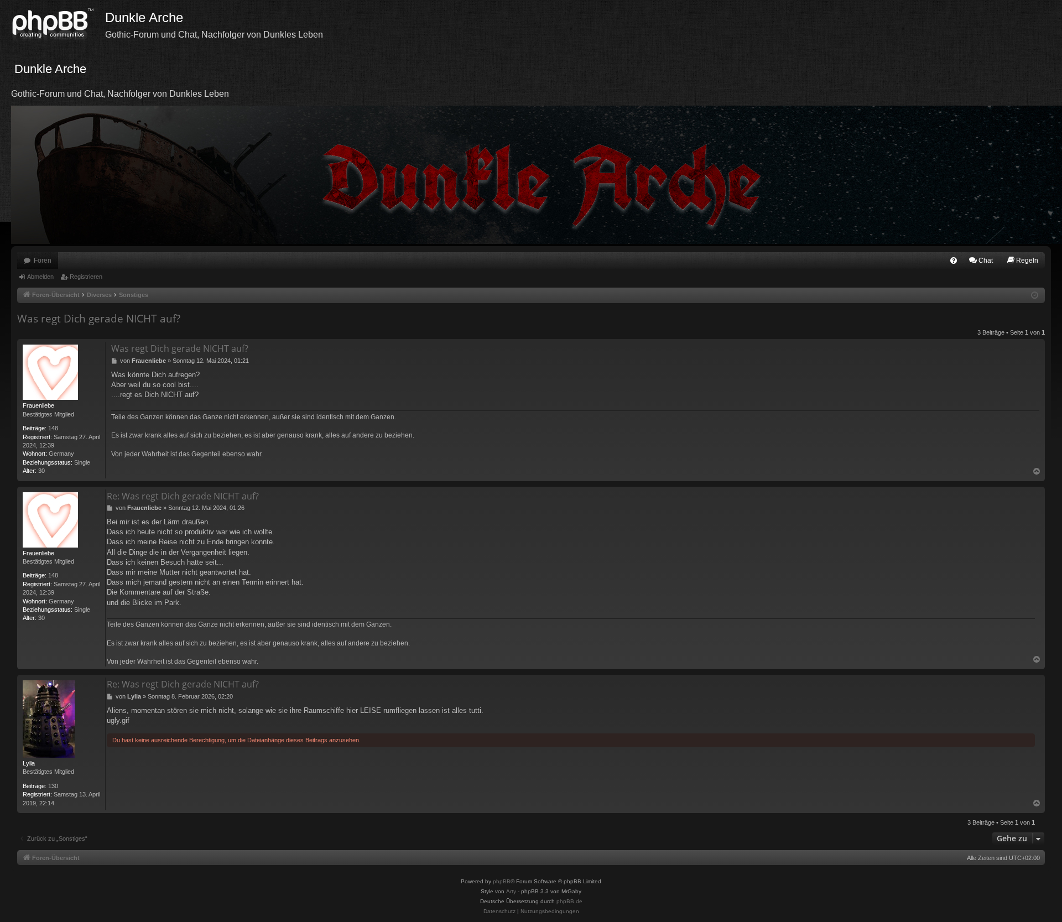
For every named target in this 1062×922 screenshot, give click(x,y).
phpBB (502, 881)
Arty (511, 891)
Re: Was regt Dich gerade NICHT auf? (183, 496)
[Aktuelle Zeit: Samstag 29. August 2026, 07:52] (1034, 295)
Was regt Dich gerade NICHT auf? (98, 318)
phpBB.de (569, 901)
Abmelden (40, 276)
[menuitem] (953, 260)
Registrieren (86, 276)
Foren (42, 260)
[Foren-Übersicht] (58, 25)
